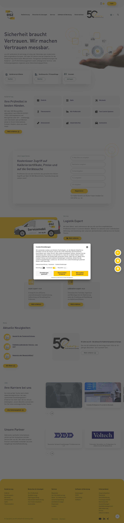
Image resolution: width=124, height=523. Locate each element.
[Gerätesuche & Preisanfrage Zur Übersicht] (118, 269)
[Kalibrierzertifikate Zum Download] (118, 260)
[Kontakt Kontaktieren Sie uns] (118, 252)
